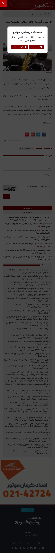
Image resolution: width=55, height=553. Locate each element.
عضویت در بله (35, 47)
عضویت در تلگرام (19, 47)
